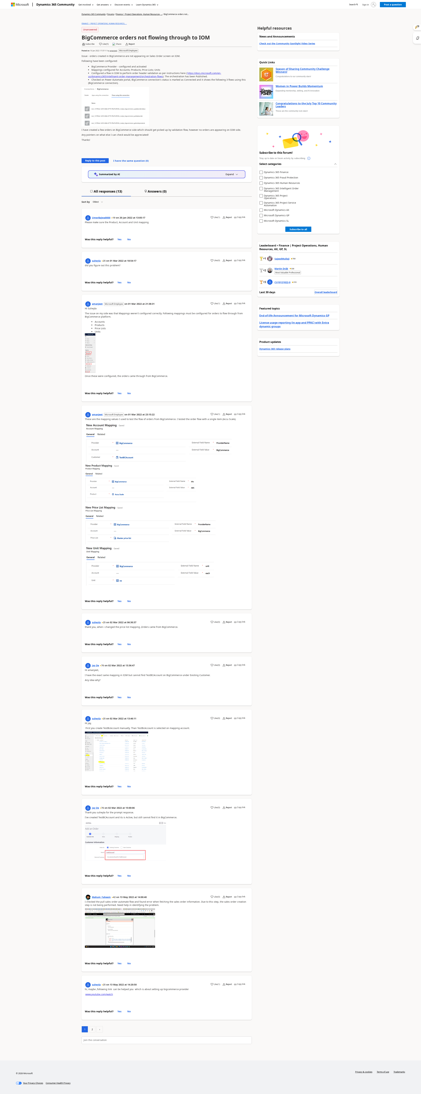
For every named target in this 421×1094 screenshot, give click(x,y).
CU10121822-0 (282, 282)
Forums (110, 14)
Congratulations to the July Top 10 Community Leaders (306, 105)
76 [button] (102, 665)
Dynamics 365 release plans (274, 348)
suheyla (96, 260)
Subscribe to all (298, 229)
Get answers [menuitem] (103, 4)
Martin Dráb (281, 268)
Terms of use (383, 1071)
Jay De (95, 665)
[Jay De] (88, 665)
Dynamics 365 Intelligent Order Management (281, 189)
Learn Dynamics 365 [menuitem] (146, 4)
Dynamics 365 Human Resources (282, 183)
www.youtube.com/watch (99, 994)
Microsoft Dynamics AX (276, 210)
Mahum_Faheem (101, 897)
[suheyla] (88, 261)
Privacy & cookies (363, 1071)
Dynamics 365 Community (55, 4)
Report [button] (132, 44)
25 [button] (104, 260)
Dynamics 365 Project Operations (275, 196)
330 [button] (292, 269)
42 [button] (114, 897)
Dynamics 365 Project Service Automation (280, 204)
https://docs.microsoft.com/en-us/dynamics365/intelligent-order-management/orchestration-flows (154, 75)
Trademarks (399, 1071)
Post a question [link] (393, 4)
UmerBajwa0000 (101, 217)
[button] (353, 4)
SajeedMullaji (281, 258)
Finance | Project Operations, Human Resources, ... (139, 14)
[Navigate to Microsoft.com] (20, 4)
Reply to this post (95, 160)
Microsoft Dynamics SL (276, 221)
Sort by (86, 201)
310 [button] (295, 282)
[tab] (106, 192)
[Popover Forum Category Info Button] (309, 158)
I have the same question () (131, 160)
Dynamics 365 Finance (276, 172)
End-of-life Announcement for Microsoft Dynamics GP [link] (294, 315)
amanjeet (113, 50)
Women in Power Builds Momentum (299, 86)
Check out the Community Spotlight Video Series (287, 43)
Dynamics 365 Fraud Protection (281, 177)
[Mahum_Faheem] (88, 897)
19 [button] (114, 217)
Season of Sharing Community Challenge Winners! (302, 70)
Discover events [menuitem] (122, 4)
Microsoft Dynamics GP (276, 215)
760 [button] (294, 259)
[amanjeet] (88, 304)
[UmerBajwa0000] (88, 218)
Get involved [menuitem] (84, 4)
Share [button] (118, 44)
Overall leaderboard (326, 292)
